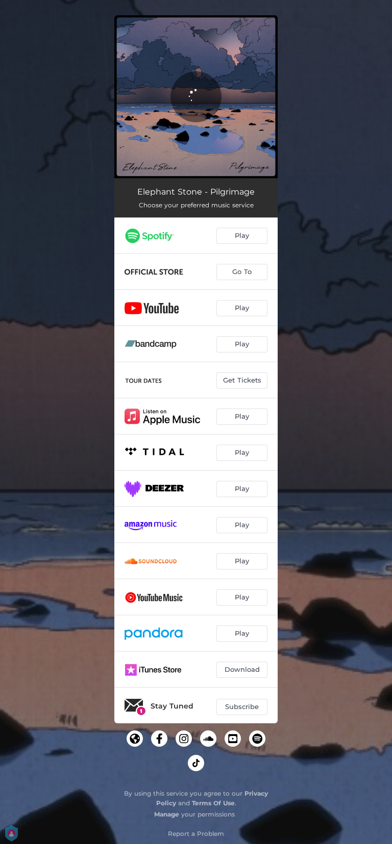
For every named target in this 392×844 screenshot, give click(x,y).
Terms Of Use (213, 803)
